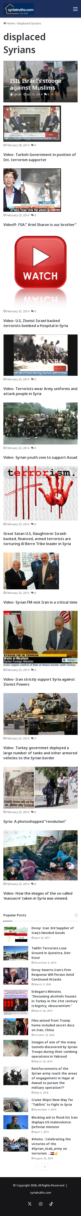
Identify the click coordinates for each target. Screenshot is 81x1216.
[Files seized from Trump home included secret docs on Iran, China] (15, 1026)
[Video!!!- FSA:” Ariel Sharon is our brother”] (32, 190)
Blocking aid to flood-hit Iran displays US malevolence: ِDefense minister (55, 1122)
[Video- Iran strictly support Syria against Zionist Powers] (40, 638)
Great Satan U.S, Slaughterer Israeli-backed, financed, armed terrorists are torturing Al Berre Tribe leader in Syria (37, 538)
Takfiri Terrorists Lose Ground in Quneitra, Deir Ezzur (51, 953)
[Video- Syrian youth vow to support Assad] (40, 423)
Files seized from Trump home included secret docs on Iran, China (53, 1025)
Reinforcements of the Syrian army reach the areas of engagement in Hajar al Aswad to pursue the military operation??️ (54, 1078)
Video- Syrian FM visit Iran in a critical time (40, 602)
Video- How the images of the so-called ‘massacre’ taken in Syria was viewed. (37, 896)
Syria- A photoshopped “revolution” (34, 821)
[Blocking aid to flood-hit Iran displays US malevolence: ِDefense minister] (15, 1122)
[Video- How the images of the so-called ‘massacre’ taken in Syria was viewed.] (40, 855)
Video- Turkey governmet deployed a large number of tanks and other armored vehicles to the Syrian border (40, 752)
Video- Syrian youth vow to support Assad (40, 457)
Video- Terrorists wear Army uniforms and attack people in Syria (40, 391)
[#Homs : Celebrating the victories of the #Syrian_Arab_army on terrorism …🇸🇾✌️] (15, 1144)
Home (10, 23)
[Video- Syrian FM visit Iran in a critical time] (31, 571)
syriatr (18, 94)
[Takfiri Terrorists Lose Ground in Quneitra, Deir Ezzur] (15, 953)
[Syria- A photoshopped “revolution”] (40, 788)
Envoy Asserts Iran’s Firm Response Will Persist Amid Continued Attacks (53, 974)
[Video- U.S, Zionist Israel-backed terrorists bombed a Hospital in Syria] (40, 270)
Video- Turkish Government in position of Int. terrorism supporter (39, 157)
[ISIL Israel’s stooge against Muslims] (40, 81)
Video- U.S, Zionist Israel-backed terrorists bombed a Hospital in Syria (35, 323)
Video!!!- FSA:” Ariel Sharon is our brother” (39, 224)
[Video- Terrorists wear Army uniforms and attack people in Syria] (40, 355)
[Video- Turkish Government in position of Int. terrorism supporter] (32, 124)
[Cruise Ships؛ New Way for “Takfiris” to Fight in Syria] (15, 1105)
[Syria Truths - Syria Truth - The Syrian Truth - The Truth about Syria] (18, 8)
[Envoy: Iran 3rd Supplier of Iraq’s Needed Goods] (15, 934)
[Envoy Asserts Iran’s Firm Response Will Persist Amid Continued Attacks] (15, 976)
